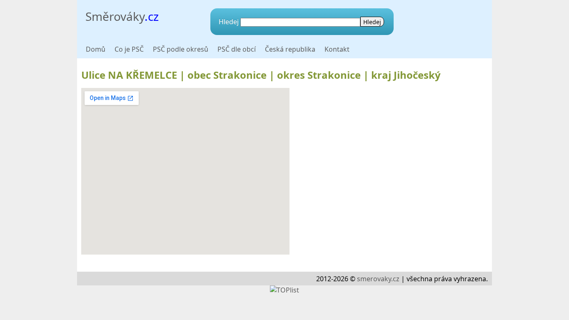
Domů (95, 49)
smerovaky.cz (378, 278)
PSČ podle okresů (180, 49)
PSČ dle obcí (236, 49)
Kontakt (336, 49)
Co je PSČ (129, 49)
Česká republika (290, 49)
